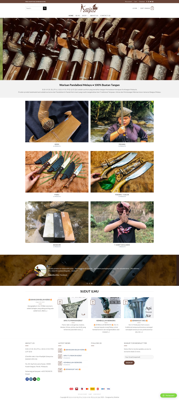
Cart (135, 1)
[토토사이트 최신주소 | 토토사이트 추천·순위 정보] (89, 8)
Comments (66, 358)
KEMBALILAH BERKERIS (105, 321)
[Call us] (38, 379)
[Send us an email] (152, 1)
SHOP (84, 16)
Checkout (142, 1)
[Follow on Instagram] (148, 1)
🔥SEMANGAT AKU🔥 (139, 321)
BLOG (78, 16)
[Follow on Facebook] (146, 1)
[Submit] (45, 8)
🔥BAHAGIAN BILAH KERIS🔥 (40, 300)
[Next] (173, 49)
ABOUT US (94, 16)
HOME (71, 16)
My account (128, 1)
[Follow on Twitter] (150, 1)
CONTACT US (105, 16)
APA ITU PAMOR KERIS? (73, 321)
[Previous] (6, 49)
